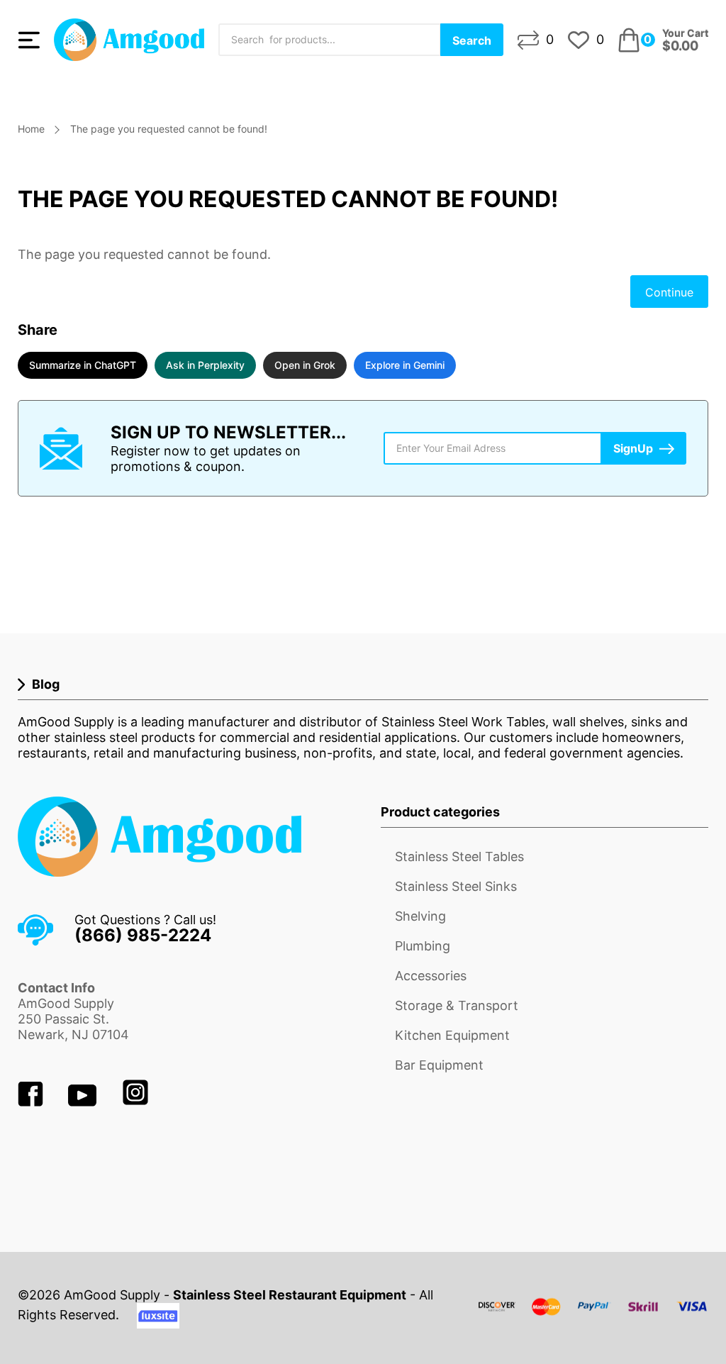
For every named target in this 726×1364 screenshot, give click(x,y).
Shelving (420, 916)
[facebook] (32, 1101)
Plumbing (422, 945)
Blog (46, 684)
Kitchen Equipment (452, 1035)
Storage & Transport (456, 1005)
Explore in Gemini (405, 365)
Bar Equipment (439, 1065)
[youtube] (84, 1101)
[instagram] (135, 1101)
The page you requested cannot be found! (168, 129)
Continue (669, 292)
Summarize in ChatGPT (82, 365)
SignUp (633, 448)
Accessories (431, 975)
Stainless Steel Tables (459, 856)
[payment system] (593, 1315)
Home (31, 129)
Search (471, 40)
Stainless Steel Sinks (456, 886)
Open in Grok (304, 365)
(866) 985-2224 (142, 935)
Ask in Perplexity (205, 365)
